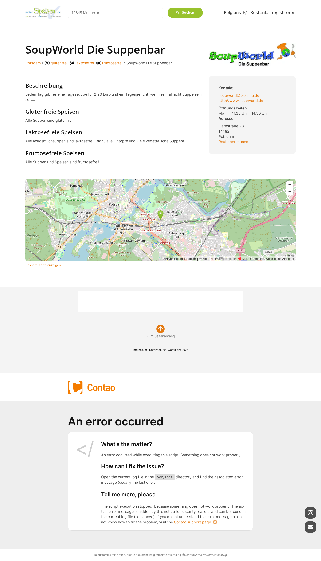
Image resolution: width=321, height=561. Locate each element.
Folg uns (232, 12)
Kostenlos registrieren (273, 12)
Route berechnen (233, 142)
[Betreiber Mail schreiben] (310, 527)
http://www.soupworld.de (241, 100)
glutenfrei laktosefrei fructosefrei (86, 63)
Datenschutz (157, 349)
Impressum (140, 349)
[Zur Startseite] (43, 13)
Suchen (188, 12)
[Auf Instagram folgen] (310, 513)
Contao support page (192, 522)
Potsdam (33, 63)
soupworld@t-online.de (239, 95)
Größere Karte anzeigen (43, 265)
